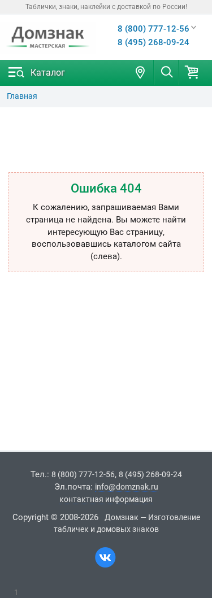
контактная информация (106, 499)
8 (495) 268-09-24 (153, 42)
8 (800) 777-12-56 (153, 29)
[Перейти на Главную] (48, 38)
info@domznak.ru (126, 486)
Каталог (48, 72)
